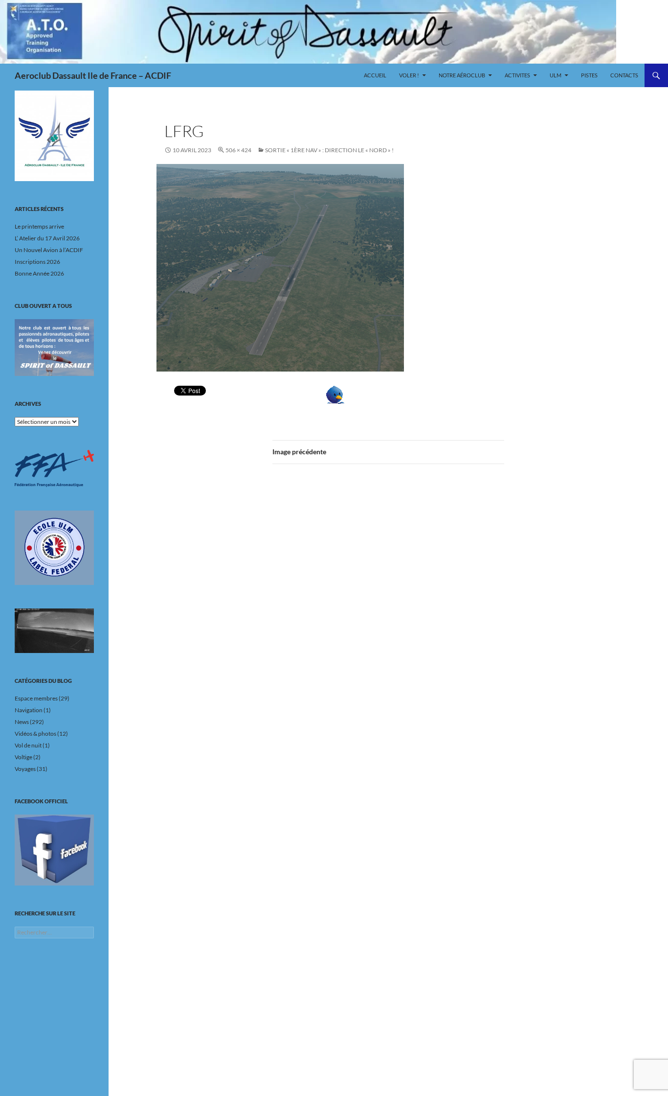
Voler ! (409, 75)
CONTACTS (624, 75)
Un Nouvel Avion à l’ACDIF (49, 250)
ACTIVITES (517, 75)
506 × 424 (238, 150)
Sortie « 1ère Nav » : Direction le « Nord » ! (329, 150)
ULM (555, 75)
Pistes (589, 75)
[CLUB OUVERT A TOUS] (54, 347)
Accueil (375, 75)
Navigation (29, 710)
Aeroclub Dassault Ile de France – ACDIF (93, 75)
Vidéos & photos (35, 733)
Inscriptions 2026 (37, 261)
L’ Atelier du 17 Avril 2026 (47, 238)
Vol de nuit (28, 745)
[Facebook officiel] (54, 850)
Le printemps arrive (39, 226)
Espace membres (36, 698)
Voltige (23, 757)
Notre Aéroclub (462, 75)
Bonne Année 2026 (39, 273)
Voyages (25, 768)
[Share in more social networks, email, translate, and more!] (365, 395)
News (22, 721)
